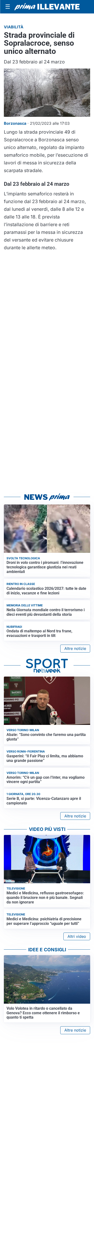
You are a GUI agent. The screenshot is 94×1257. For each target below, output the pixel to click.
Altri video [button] (76, 936)
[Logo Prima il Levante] (47, 6)
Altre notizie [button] (75, 648)
